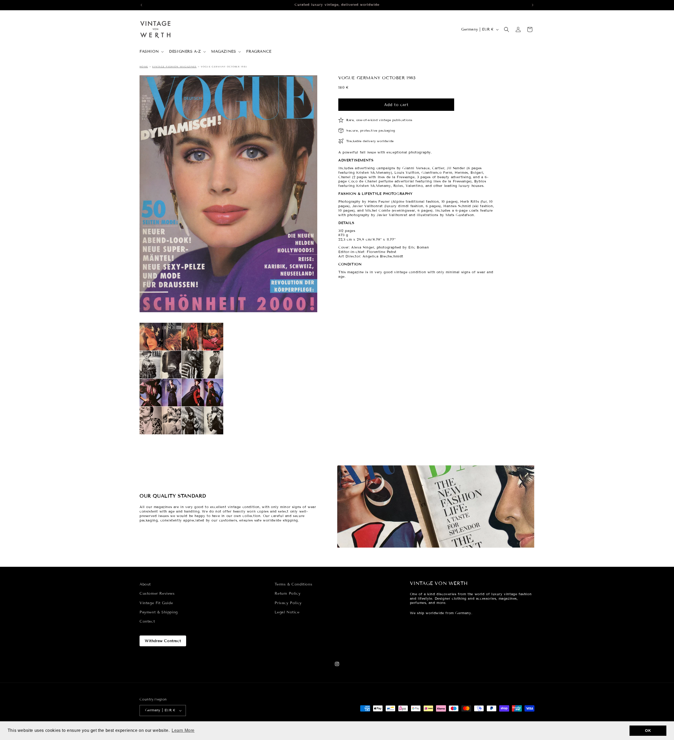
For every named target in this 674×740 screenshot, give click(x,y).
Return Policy (287, 593)
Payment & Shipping (159, 612)
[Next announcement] (532, 5)
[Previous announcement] (141, 5)
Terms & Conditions (293, 584)
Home (144, 66)
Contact (147, 621)
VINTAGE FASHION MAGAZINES (174, 66)
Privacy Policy (288, 602)
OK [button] (648, 730)
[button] (151, 51)
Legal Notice (287, 612)
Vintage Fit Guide (156, 602)
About (145, 584)
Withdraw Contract (163, 641)
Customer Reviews (157, 593)
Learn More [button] (183, 730)
